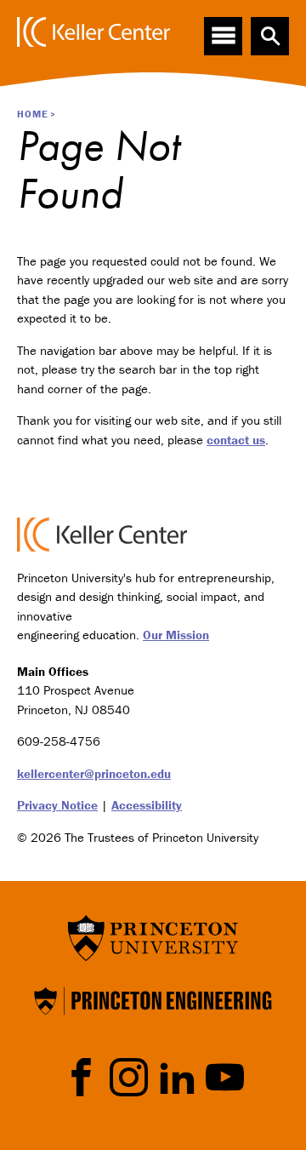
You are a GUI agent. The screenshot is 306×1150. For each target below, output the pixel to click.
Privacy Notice (57, 805)
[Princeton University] (153, 937)
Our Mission (176, 634)
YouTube (225, 1077)
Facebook (81, 1077)
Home (32, 113)
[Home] (93, 32)
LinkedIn (177, 1077)
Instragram (129, 1077)
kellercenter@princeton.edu (94, 773)
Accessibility (146, 805)
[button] (270, 36)
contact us (236, 440)
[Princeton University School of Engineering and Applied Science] (153, 1000)
